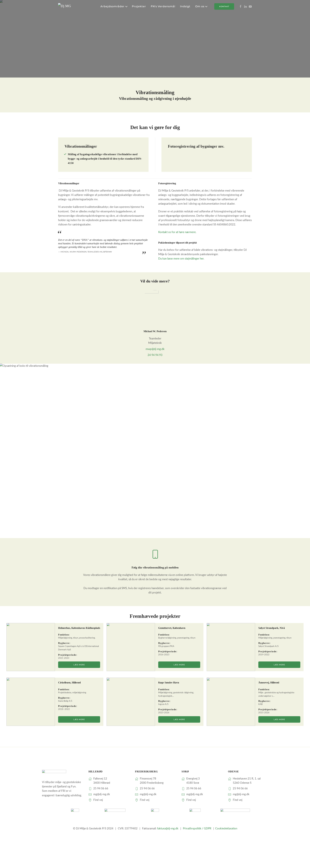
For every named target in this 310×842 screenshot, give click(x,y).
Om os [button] (199, 6)
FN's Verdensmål (163, 6)
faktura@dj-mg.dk (167, 828)
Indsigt (185, 6)
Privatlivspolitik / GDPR (197, 828)
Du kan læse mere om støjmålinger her (181, 258)
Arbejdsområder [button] (112, 6)
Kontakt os (177, 232)
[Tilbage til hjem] (70, 6)
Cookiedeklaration (226, 828)
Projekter (139, 6)
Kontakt (224, 6)
